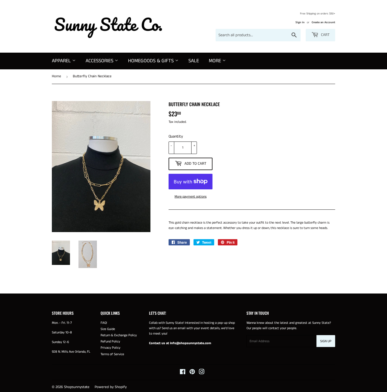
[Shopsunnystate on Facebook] (183, 372)
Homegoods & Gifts (151, 61)
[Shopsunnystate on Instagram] (202, 372)
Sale (193, 61)
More (215, 61)
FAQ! (104, 322)
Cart (324, 35)
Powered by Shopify (111, 387)
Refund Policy (110, 341)
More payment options (191, 196)
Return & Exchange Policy (119, 335)
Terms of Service (112, 354)
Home (56, 76)
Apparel (62, 61)
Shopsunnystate (77, 387)
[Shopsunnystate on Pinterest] (192, 372)
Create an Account (323, 22)
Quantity (176, 136)
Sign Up (325, 341)
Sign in (300, 22)
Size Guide (108, 329)
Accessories (100, 61)
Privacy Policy (110, 347)
